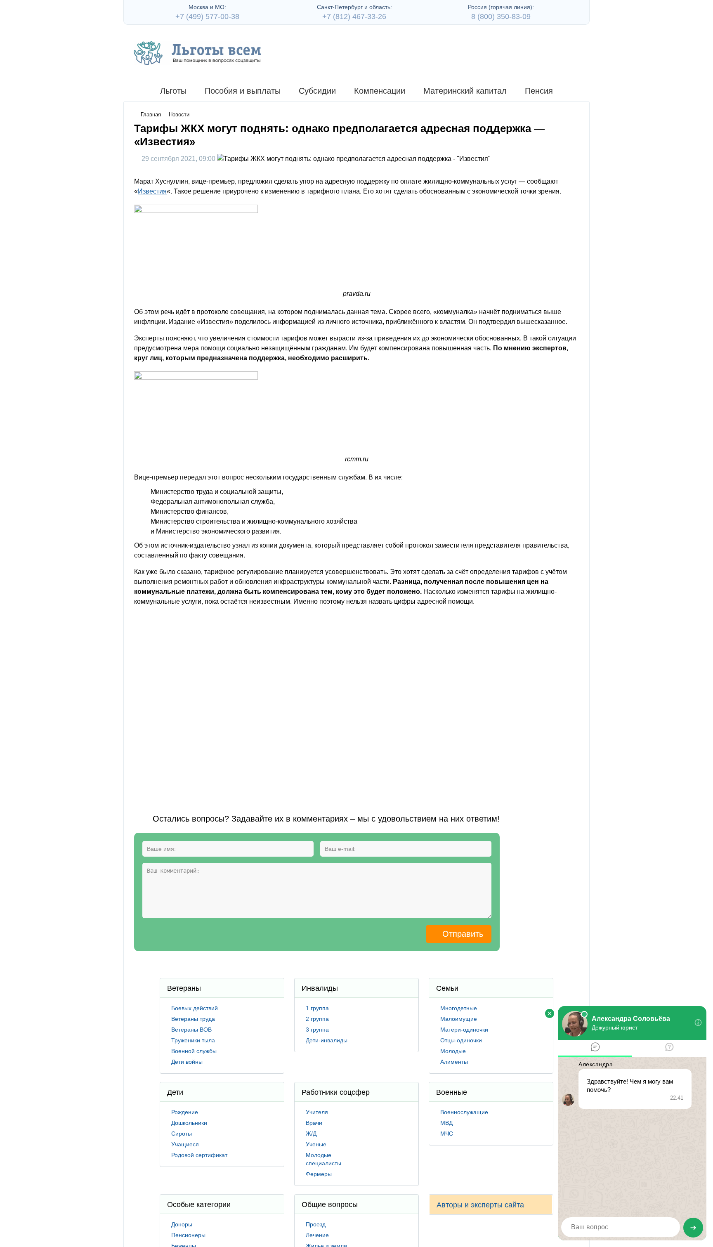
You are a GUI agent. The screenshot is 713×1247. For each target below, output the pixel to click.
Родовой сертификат (199, 1155)
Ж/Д (311, 1133)
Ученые (316, 1144)
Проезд (316, 1224)
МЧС (446, 1133)
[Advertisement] (284, 703)
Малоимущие (458, 1019)
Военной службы (194, 1051)
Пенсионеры (188, 1235)
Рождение (184, 1112)
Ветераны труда (193, 1019)
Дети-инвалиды (326, 1040)
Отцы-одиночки (461, 1040)
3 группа (317, 1029)
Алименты (454, 1061)
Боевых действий (194, 1008)
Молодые (453, 1051)
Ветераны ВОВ (191, 1029)
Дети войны (187, 1061)
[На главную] (197, 53)
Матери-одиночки (464, 1029)
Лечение (317, 1235)
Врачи (314, 1122)
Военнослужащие (464, 1112)
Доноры (181, 1224)
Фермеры (319, 1174)
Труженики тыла (193, 1040)
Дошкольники (189, 1122)
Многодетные (458, 1008)
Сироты (181, 1133)
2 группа (317, 1019)
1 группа (317, 1008)
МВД (446, 1122)
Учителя (317, 1112)
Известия (152, 191)
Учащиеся (185, 1144)
